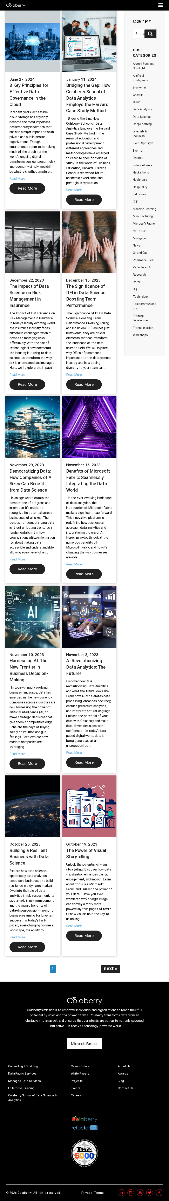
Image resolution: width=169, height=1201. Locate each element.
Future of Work (142, 165)
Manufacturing (143, 216)
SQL (135, 289)
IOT (135, 201)
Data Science (142, 116)
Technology (140, 296)
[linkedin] (121, 1195)
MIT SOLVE (140, 230)
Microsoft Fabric (144, 223)
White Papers (80, 1073)
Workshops (140, 335)
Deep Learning (142, 124)
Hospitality (140, 187)
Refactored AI (142, 267)
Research (139, 274)
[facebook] (159, 1195)
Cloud (136, 102)
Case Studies (80, 1066)
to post (142, 21)
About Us (124, 1066)
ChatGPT (139, 95)
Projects (77, 1081)
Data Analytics (142, 109)
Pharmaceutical (143, 260)
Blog (121, 1081)
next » (110, 968)
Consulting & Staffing (23, 1066)
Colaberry (25, 1192)
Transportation (143, 327)
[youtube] (140, 1195)
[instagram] (130, 1195)
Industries (139, 194)
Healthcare (140, 179)
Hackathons (141, 172)
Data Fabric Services (22, 1073)
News (136, 245)
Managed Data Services (24, 1081)
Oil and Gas (140, 252)
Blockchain (140, 87)
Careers (76, 1095)
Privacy (86, 1192)
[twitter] (149, 1195)
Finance (138, 157)
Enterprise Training (21, 1088)
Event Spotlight (143, 143)
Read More (17, 179)
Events (137, 150)
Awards (123, 1073)
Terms (99, 1192)
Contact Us (126, 1088)
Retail (137, 282)
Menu (160, 5)
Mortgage (139, 238)
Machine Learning (144, 209)
